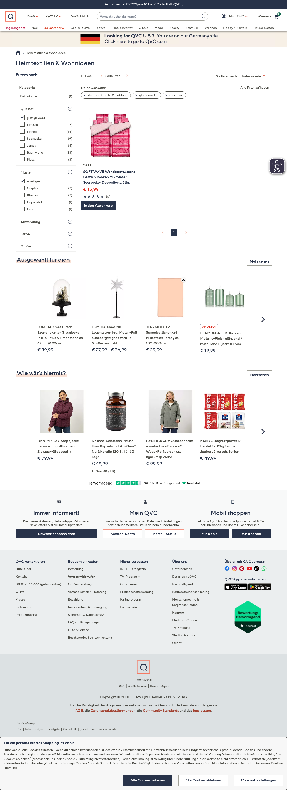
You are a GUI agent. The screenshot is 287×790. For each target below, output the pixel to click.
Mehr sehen (259, 261)
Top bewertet (123, 28)
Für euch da (128, 607)
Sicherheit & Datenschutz (86, 614)
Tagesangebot (15, 28)
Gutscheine (128, 584)
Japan (165, 686)
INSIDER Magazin (133, 569)
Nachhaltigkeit (182, 584)
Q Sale (143, 28)
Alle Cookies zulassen (147, 780)
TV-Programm (130, 576)
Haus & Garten (263, 28)
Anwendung (30, 222)
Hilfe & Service (78, 630)
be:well (102, 28)
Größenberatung (80, 584)
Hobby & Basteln (235, 28)
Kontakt (21, 576)
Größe (25, 246)
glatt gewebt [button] (148, 95)
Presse (20, 599)
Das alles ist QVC (184, 576)
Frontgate (53, 729)
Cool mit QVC (80, 28)
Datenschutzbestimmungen (113, 710)
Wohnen (211, 28)
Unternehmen (182, 569)
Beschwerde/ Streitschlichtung (90, 637)
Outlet (177, 643)
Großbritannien (137, 686)
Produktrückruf (26, 614)
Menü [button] (30, 16)
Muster (26, 172)
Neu (35, 28)
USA (121, 686)
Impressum (202, 710)
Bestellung (75, 569)
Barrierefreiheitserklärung (190, 592)
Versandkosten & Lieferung (87, 592)
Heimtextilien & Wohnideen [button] (107, 95)
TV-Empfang (181, 627)
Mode (158, 28)
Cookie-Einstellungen (258, 780)
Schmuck (192, 28)
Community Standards (161, 710)
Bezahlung (75, 599)
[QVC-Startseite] (18, 53)
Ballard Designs (34, 729)
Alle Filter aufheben (254, 87)
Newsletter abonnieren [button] (56, 533)
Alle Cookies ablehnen (203, 780)
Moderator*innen (184, 620)
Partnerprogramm (132, 599)
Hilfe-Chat (23, 569)
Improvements (107, 729)
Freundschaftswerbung (136, 592)
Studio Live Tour (183, 635)
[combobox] (148, 16)
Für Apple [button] (210, 533)
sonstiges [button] (176, 95)
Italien (154, 686)
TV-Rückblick (79, 16)
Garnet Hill (69, 729)
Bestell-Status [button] (164, 533)
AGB (79, 710)
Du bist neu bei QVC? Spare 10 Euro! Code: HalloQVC (142, 4)
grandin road (87, 729)
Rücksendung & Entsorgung (87, 607)
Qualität (27, 109)
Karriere (178, 612)
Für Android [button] (251, 533)
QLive (20, 592)
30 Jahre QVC (54, 28)
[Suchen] (203, 16)
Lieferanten (24, 607)
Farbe (25, 234)
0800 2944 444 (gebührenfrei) (38, 584)
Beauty (174, 28)
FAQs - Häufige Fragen (84, 622)
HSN (19, 729)
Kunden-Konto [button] (123, 533)
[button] (230, 16)
